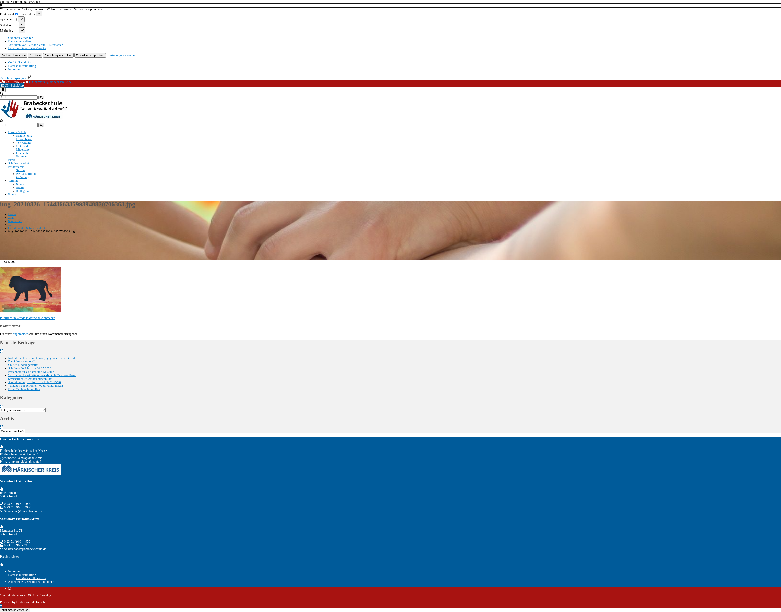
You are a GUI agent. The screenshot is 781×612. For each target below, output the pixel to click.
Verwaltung (23, 142)
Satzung (21, 170)
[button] (390, 5)
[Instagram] (9, 588)
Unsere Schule (17, 132)
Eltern (12, 159)
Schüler (21, 184)
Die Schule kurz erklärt (22, 361)
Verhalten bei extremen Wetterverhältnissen (35, 385)
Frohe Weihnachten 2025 (24, 389)
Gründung (22, 177)
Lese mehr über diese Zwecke (27, 48)
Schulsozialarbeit (19, 163)
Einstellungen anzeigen (58, 55)
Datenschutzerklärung (22, 66)
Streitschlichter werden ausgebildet (30, 378)
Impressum (15, 69)
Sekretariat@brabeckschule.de (52, 82)
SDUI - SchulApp (12, 85)
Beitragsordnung (26, 173)
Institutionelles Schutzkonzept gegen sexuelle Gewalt (42, 358)
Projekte (21, 156)
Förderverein (16, 166)
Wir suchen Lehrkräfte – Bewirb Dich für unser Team (42, 375)
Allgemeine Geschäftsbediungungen (31, 581)
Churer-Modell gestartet (23, 365)
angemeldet (20, 334)
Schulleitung (24, 135)
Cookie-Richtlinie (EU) (31, 578)
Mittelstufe (23, 149)
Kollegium (23, 191)
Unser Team (24, 139)
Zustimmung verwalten (15, 609)
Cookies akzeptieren (14, 55)
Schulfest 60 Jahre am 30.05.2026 (29, 368)
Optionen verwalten (20, 37)
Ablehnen (35, 55)
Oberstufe (22, 153)
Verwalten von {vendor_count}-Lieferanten (35, 44)
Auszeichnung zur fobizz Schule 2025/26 (34, 382)
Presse (12, 194)
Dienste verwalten (19, 41)
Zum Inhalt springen (13, 78)
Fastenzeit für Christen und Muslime (31, 371)
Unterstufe (22, 146)
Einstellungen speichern (90, 55)
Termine (13, 180)
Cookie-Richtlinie (19, 62)
